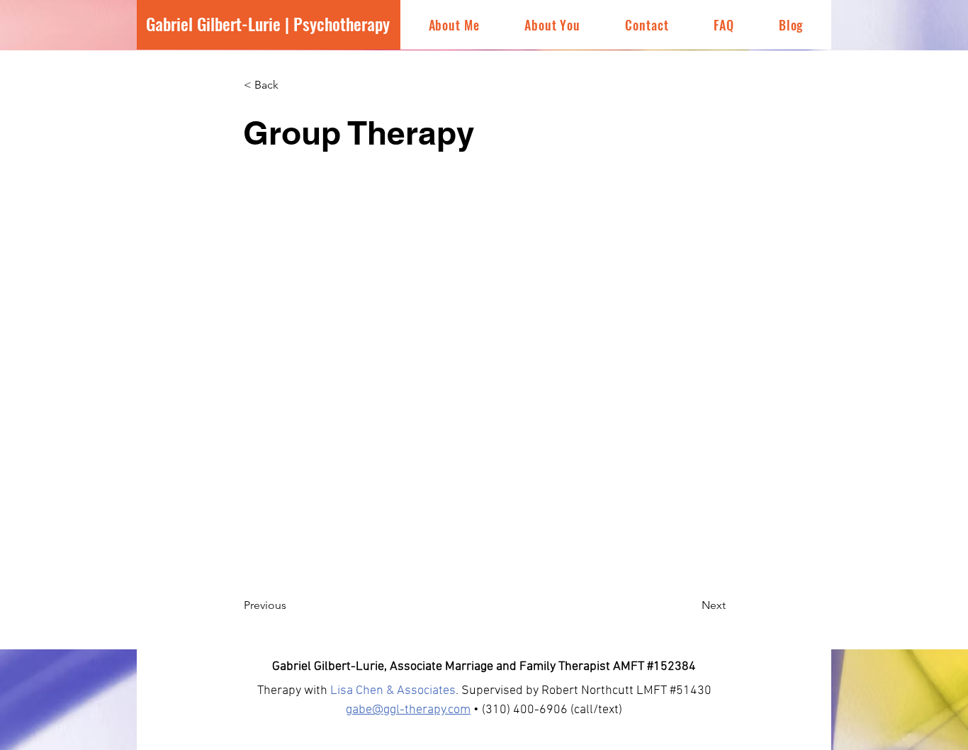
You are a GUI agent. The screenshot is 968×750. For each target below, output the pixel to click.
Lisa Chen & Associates (393, 690)
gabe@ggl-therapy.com (408, 710)
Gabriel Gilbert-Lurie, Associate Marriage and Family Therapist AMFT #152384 (484, 666)
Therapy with (293, 690)
